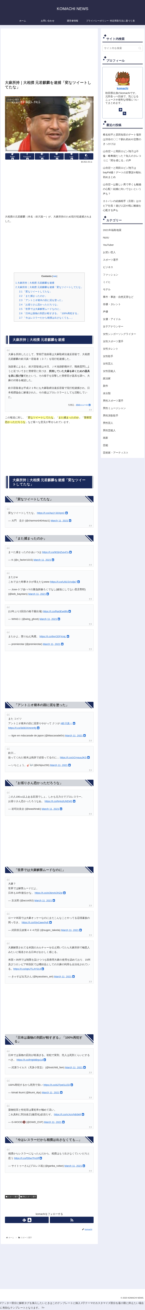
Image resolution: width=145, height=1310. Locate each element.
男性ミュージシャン (114, 408)
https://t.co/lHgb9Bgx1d (30, 1059)
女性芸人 (108, 363)
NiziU (106, 237)
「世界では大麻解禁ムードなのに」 (40, 309)
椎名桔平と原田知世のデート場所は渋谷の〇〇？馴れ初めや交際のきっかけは (122, 139)
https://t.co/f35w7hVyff (26, 1158)
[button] (139, 48)
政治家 (107, 378)
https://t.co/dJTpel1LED (56, 1084)
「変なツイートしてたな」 (35, 291)
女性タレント (110, 348)
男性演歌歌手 (110, 415)
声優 (105, 311)
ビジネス (108, 267)
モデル (107, 289)
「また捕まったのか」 (33, 296)
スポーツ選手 (12, 1197)
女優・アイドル (112, 319)
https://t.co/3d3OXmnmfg (22, 728)
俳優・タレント (112, 304)
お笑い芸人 (109, 252)
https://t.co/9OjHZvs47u (55, 552)
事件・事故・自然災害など (118, 297)
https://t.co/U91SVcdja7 (63, 581)
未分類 (107, 393)
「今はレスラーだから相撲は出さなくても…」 (46, 317)
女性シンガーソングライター (119, 334)
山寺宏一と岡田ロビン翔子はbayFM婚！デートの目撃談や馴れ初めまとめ (122, 173)
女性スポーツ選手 (113, 341)
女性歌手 (108, 356)
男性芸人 (108, 423)
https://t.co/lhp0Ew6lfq (55, 611)
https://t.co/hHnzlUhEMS (58, 801)
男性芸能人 (109, 430)
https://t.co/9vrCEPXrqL (53, 636)
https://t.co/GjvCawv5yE (35, 922)
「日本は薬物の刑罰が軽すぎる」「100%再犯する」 (49, 313)
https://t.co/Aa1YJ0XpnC (51, 513)
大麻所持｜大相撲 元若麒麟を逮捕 (34, 282)
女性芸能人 (109, 371)
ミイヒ (107, 282)
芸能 (105, 445)
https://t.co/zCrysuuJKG (73, 757)
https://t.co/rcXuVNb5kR (67, 1114)
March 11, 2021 (59, 520)
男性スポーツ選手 (29, 1197)
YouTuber (108, 245)
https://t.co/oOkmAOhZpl (49, 892)
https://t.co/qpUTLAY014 (27, 968)
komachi (122, 88)
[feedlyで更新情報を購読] (27, 1220)
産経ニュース (82, 405)
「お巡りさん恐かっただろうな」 (39, 304)
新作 (105, 385)
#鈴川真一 (66, 723)
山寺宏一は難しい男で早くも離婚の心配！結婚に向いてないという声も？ (122, 189)
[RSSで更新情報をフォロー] (72, 1220)
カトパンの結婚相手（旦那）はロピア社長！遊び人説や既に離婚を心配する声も (122, 206)
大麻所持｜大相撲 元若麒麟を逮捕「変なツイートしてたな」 (49, 287)
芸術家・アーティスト (115, 452)
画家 (105, 437)
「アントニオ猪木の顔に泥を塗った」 (41, 300)
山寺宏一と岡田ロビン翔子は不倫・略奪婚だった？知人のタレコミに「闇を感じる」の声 (122, 156)
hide (55, 276)
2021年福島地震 (112, 230)
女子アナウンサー (113, 326)
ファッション (110, 274)
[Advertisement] (49, 56)
